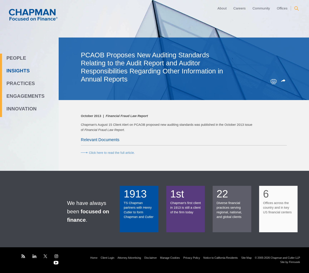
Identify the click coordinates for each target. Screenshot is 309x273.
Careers (239, 8)
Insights (18, 70)
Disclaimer (150, 257)
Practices (20, 83)
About (222, 8)
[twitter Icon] (45, 257)
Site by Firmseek (290, 262)
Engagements (25, 96)
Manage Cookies (170, 257)
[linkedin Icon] (34, 257)
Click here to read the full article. (112, 153)
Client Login (107, 257)
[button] (284, 81)
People (16, 58)
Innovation (21, 108)
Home (93, 257)
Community (261, 8)
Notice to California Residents (220, 257)
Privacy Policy (191, 257)
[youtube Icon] (56, 263)
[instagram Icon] (56, 257)
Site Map (246, 257)
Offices (282, 8)
